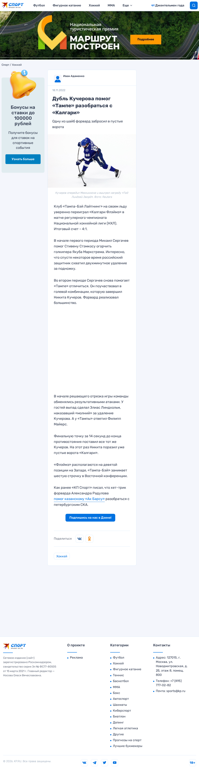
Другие (118, 734)
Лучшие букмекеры (127, 746)
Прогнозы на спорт (127, 740)
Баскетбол (121, 681)
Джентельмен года (169, 5)
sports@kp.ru (175, 691)
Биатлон (119, 716)
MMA (111, 5)
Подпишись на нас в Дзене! (90, 517)
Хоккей (94, 5)
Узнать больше (23, 159)
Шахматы (120, 705)
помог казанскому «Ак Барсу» (79, 499)
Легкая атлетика (125, 728)
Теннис (118, 675)
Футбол (39, 5)
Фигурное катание (67, 5)
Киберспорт (122, 710)
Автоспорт (121, 699)
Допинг (118, 722)
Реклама (76, 657)
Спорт (5, 64)
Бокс (116, 693)
